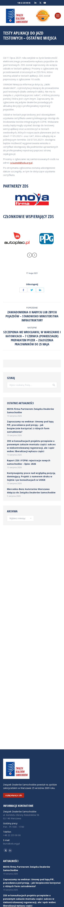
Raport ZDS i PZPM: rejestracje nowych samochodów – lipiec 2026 (28, 462)
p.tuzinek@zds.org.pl (21, 162)
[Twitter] (32, 290)
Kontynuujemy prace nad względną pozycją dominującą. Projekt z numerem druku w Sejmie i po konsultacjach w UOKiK (31, 476)
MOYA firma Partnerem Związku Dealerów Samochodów (30, 410)
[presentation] (29, 255)
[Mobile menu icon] (58, 16)
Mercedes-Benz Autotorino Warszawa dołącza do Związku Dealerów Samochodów (31, 491)
